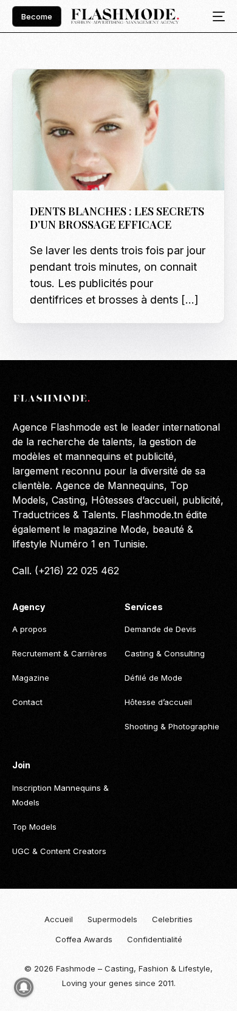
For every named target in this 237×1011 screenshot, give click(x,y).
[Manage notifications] (23, 987)
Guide (44, 95)
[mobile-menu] (215, 16)
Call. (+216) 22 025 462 (65, 571)
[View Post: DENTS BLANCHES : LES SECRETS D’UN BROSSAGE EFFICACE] (119, 129)
